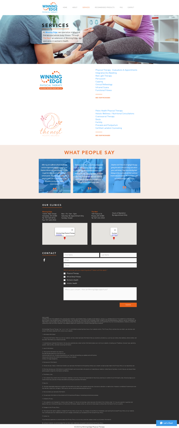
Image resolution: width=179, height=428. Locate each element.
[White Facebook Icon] (44, 260)
